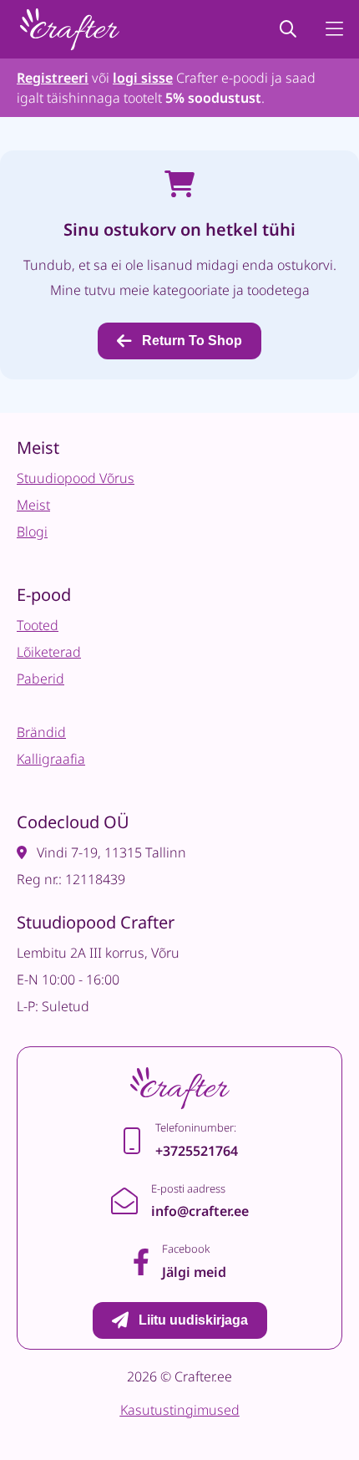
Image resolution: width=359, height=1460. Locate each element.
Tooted (37, 625)
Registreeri (52, 78)
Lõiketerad (49, 652)
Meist (33, 505)
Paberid (40, 678)
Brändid (41, 732)
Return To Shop (192, 340)
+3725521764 (196, 1151)
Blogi (32, 531)
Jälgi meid (194, 1272)
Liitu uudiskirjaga (193, 1320)
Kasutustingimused (180, 1410)
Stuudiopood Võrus (75, 478)
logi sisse (143, 78)
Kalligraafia (51, 759)
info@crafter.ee (200, 1211)
